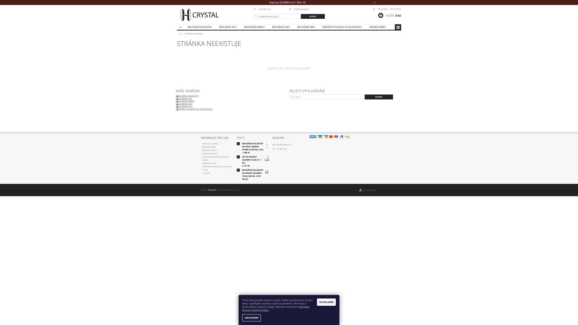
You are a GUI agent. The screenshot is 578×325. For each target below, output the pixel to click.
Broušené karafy (254, 26)
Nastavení (251, 317)
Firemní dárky (377, 26)
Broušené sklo (209, 146)
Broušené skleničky (200, 26)
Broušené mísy (306, 26)
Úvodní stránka (180, 27)
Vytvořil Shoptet (369, 190)
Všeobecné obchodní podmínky (217, 166)
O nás (205, 169)
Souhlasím (326, 302)
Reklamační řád (209, 163)
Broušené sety (228, 26)
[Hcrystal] (199, 14)
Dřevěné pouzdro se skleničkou (342, 26)
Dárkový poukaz (209, 153)
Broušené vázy (281, 26)
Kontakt (206, 173)
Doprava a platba (210, 143)
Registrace (396, 9)
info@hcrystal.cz (283, 144)
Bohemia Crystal (209, 150)
